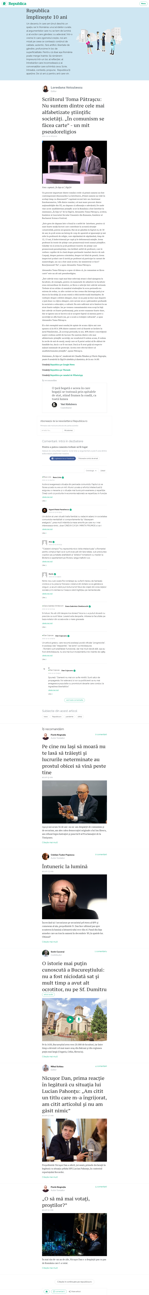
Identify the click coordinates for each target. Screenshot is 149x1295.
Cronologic (90, 471)
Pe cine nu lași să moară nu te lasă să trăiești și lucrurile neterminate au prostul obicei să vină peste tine (74, 759)
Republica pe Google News (62, 364)
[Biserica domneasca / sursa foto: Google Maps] (74, 1019)
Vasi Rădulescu (69, 404)
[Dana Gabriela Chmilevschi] (53, 606)
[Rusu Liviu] (46, 477)
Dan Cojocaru (61, 636)
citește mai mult (47, 497)
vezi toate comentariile (74, 700)
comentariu (101, 951)
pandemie (69, 717)
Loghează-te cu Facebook (64, 458)
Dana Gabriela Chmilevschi (76, 606)
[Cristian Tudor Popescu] (45, 856)
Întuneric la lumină (65, 866)
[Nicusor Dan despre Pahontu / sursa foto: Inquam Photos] (74, 1140)
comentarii (101, 734)
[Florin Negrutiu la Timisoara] (74, 801)
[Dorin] (44, 574)
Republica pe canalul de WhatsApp (66, 375)
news (46, 717)
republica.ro (14, 4)
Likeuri (102, 471)
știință (80, 717)
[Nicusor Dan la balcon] (74, 1234)
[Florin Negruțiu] (45, 736)
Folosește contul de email (88, 458)
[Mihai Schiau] (45, 1068)
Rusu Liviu (57, 477)
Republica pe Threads (60, 370)
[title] (55, 405)
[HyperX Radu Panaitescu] (44, 510)
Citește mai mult (50, 842)
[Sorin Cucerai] (45, 953)
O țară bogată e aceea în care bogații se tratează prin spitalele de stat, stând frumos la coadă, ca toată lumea (74, 393)
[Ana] (44, 542)
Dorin (51, 574)
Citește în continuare (74, 1282)
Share (76, 1291)
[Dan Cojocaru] (48, 635)
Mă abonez (68, 430)
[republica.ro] (47, 1291)
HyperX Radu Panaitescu (59, 510)
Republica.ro (56, 717)
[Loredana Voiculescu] (45, 88)
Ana (50, 542)
